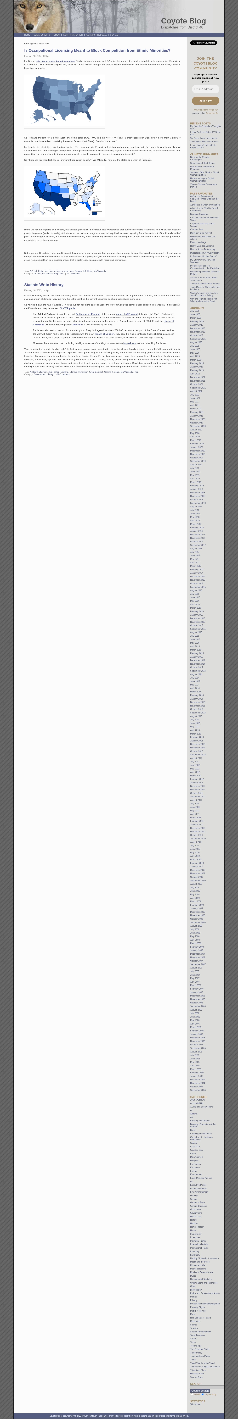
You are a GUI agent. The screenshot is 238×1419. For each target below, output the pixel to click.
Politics (193, 1297)
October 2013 (196, 709)
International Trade (199, 1248)
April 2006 (195, 1024)
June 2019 (195, 471)
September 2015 (198, 629)
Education (195, 1167)
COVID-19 (195, 1146)
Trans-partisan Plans (200, 1356)
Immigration (195, 1234)
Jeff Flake (38, 271)
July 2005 (194, 1055)
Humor (193, 1230)
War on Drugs (196, 1377)
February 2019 (197, 485)
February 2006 (197, 1030)
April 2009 (195, 898)
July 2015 (194, 636)
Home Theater (197, 1227)
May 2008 (194, 936)
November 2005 (197, 1041)
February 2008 (197, 947)
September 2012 (198, 754)
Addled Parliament (38, 372)
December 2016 (197, 576)
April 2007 (195, 982)
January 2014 (196, 699)
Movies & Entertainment (201, 1272)
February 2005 (197, 1072)
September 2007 (198, 964)
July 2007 (194, 971)
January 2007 (196, 992)
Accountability (197, 1103)
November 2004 (197, 1083)
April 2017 (195, 562)
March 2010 (195, 859)
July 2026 (194, 311)
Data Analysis (196, 1157)
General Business (198, 1206)
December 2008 (197, 912)
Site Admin (195, 1404)
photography (196, 1290)
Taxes (193, 1342)
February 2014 (197, 695)
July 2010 (194, 845)
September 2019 (198, 461)
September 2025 (198, 339)
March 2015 (195, 650)
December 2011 (197, 786)
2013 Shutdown (197, 1100)
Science (194, 1328)
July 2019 (194, 468)
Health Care (195, 1216)
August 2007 (196, 968)
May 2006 (194, 1020)
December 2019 (197, 451)
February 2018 (197, 527)
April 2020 (195, 436)
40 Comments (73, 273)
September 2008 (198, 922)
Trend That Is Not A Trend (202, 1363)
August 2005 (196, 1052)
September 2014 (198, 671)
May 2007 (194, 978)
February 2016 (197, 611)
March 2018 (195, 524)
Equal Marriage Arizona (201, 1178)
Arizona (37, 273)
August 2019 (196, 464)
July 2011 (194, 803)
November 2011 (197, 789)
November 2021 (197, 381)
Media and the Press (200, 1262)
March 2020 (195, 440)
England (64, 372)
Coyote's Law (196, 1150)
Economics (47, 273)
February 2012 (197, 779)
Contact (114, 35)
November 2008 (197, 915)
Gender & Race (197, 1202)
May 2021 (194, 402)
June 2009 (195, 891)
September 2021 (198, 388)
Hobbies (194, 1223)
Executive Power (198, 1185)
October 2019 (196, 457)
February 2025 (197, 363)
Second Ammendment (200, 1331)
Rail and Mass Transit (200, 1318)
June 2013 (195, 723)
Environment (196, 1174)
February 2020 (197, 443)
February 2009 (197, 905)
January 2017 (196, 573)
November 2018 (197, 496)
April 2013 (195, 730)
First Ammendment (199, 1192)
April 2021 (195, 405)
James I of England (127, 314)
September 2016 (198, 587)
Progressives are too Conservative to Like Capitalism (205, 267)
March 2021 (195, 408)
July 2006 (194, 1013)
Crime (193, 1153)
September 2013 (198, 713)
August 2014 (196, 674)
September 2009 (198, 880)
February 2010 (197, 863)
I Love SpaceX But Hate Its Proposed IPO (203, 146)
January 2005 (196, 1076)
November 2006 (197, 999)
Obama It (108, 372)
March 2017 (195, 566)
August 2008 (196, 926)
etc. (192, 1181)
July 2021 (194, 395)
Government (39, 374)
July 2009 (194, 887)
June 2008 (195, 933)
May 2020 (194, 433)
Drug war (194, 1160)
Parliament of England (88, 314)
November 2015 (197, 622)
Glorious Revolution (79, 372)
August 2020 (196, 429)
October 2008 (196, 919)
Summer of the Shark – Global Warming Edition (204, 173)
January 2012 (196, 782)
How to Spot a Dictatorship (202, 249)
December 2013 (197, 702)
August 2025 (196, 342)
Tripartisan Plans (198, 1370)
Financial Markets (198, 1188)
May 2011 (194, 810)
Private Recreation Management (205, 1303)
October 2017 (196, 541)
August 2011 (196, 800)
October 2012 (196, 751)
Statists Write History (43, 285)
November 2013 (197, 706)
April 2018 (195, 520)
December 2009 (197, 870)
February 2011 (197, 821)
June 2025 (195, 349)
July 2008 (194, 929)
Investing (194, 1251)
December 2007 (197, 954)
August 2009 (196, 884)
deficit (56, 372)
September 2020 (198, 426)
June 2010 (195, 849)
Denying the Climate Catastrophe (199, 158)
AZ (31, 271)
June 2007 (195, 975)
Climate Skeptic (42, 35)
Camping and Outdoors (201, 1133)
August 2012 (196, 758)
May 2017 (194, 559)
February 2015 (197, 653)
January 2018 (196, 531)
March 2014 (195, 691)
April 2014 (195, 688)
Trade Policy (196, 1353)
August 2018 (196, 506)
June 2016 (195, 597)
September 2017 (198, 545)
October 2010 (196, 835)
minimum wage (61, 271)
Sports (193, 1338)
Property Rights (197, 1307)
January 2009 (196, 908)
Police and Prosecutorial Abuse (205, 1293)
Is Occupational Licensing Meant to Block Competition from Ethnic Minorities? (97, 50)
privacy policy (199, 113)
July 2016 (194, 594)
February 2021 (197, 412)
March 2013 (195, 734)
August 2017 (196, 548)
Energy (193, 1171)
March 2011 (195, 817)
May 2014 (194, 685)
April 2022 (195, 374)
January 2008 (196, 950)
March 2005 (195, 1069)
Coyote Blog (183, 21)
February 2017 (197, 569)
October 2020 (196, 423)
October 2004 (196, 1086)
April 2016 (195, 604)
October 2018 (196, 499)
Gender (193, 1199)
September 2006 (198, 1006)
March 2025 (195, 360)
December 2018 (197, 492)
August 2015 (196, 632)
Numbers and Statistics (201, 1279)
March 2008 (195, 943)
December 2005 (197, 1037)
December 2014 (197, 660)
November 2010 (197, 831)
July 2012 (194, 761)
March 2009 (195, 901)
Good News (195, 1209)
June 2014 (195, 681)
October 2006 (196, 1003)
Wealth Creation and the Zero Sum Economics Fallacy (204, 294)
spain (116, 372)
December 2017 (197, 534)
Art (191, 1117)
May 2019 (194, 475)
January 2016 (196, 615)
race (72, 271)
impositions (129, 343)
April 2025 (195, 356)
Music (193, 1276)
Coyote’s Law (196, 229)
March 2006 (195, 1027)
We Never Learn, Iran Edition (203, 138)
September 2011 (197, 796)
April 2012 (195, 772)
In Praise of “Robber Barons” (203, 256)
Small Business (197, 1335)
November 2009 (197, 873)
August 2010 (196, 842)
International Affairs (199, 1244)
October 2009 (196, 877)
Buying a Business (199, 214)
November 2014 (197, 664)
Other (192, 1286)
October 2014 (196, 667)
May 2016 (194, 601)
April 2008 (195, 940)
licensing (49, 271)
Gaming (194, 1195)
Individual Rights (198, 1241)
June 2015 (195, 639)
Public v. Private (198, 1311)
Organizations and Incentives (204, 1283)
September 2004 (198, 1090)
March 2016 (195, 608)
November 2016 (197, 580)
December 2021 (197, 377)
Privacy (193, 1300)
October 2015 (196, 625)
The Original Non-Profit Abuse (204, 141)
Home (27, 35)
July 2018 (194, 510)
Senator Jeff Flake (83, 271)
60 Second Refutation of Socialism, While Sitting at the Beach (204, 198)
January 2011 (196, 824)
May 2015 (194, 643)
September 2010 (198, 838)
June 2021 (195, 398)
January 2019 (196, 489)
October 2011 (196, 793)
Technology (195, 1346)
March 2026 (195, 318)
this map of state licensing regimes (55, 61)
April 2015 (195, 646)
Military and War (197, 1265)
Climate (193, 1143)
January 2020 (196, 447)
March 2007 (195, 985)
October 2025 (196, 335)
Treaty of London (104, 334)
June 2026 (195, 314)
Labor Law (195, 1255)
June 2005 (195, 1058)
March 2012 (195, 775)
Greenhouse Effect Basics (202, 163)
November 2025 (197, 332)
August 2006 (196, 1010)
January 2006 (196, 1034)
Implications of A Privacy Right (204, 253)
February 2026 (197, 321)
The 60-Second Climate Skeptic (205, 283)
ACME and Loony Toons (201, 1107)
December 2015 (197, 618)
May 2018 (194, 517)
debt (50, 372)
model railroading (198, 1269)
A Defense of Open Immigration (205, 205)
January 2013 (196, 741)
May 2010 (194, 852)
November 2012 (197, 747)
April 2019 (195, 478)
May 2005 (194, 1062)
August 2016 (196, 590)
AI (191, 1110)
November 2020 (197, 419)
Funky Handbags (198, 242)
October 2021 (196, 384)
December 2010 (197, 828)
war (136, 372)
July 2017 (194, 552)
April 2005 (195, 1065)
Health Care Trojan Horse (202, 246)
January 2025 (196, 367)
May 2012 (194, 769)
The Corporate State (199, 1349)
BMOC (57, 35)
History (50, 374)
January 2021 (196, 416)
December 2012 (197, 744)
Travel (193, 1359)
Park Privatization (73, 35)
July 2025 (194, 346)
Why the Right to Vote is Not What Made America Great (203, 300)
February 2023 (197, 370)
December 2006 (197, 996)
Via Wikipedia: (68, 308)
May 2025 (194, 353)
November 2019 (197, 454)
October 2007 (196, 961)
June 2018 (195, 513)
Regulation (59, 273)
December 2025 (197, 328)
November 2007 (197, 957)
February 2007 (197, 989)
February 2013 (197, 737)
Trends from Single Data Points (205, 1366)
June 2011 (195, 807)
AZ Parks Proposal (96, 35)
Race (192, 1314)
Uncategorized (197, 1373)
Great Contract (96, 372)
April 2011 (194, 814)
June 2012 (195, 765)
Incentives (195, 1237)
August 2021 (196, 391)
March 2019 (195, 482)
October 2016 (196, 583)
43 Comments (63, 374)
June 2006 (195, 1017)
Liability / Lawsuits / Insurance (204, 1258)
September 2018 (198, 503)
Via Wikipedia (100, 271)
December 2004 (197, 1079)
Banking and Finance (200, 1120)
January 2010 (196, 866)
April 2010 (195, 856)
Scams (193, 1325)
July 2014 (194, 678)
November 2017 (197, 538)
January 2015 (196, 657)
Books (193, 1130)
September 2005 (198, 1048)
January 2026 (196, 325)
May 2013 (194, 726)
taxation (77, 324)
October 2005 (196, 1044)
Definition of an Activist (201, 233)
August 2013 (196, 716)
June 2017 (195, 555)
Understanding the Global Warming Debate (202, 179)
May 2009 (194, 894)
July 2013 (194, 719)
